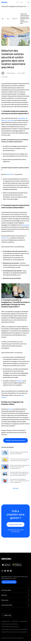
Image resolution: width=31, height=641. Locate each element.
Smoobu (2, 18)
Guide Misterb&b (23, 621)
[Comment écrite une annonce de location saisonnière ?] (15, 452)
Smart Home (5, 238)
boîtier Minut (10, 174)
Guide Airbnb (15, 621)
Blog (8, 18)
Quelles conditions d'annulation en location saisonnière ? (14, 632)
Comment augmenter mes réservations (10, 626)
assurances (25, 225)
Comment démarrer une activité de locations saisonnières (14, 629)
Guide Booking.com (5, 621)
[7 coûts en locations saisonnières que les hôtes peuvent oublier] (15, 459)
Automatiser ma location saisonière (9, 624)
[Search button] (17, 2)
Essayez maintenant (15, 524)
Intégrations (14, 18)
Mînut (10, 409)
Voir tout (15, 488)
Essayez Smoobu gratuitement (15, 440)
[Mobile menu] (28, 2)
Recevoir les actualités (9, 582)
